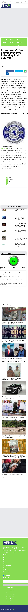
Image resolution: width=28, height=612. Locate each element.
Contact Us (5, 561)
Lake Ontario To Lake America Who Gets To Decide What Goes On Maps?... (13, 418)
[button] (21, 2)
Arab (18, 39)
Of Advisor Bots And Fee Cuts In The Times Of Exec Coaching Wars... (13, 341)
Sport (18, 45)
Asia (23, 39)
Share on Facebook (10, 71)
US (5, 39)
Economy (13, 42)
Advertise (5, 563)
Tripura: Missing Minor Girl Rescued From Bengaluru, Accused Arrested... (12, 379)
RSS (10, 600)
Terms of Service (7, 557)
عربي (17, 2)
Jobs (4, 567)
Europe (12, 39)
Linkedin (11, 598)
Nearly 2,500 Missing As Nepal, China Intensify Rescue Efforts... (20, 218)
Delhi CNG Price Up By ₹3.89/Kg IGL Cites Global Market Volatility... (12, 323)
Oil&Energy (21, 42)
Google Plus (12, 594)
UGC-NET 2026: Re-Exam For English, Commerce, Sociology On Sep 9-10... (20, 245)
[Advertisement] (14, 22)
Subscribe (15, 585)
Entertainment (8, 45)
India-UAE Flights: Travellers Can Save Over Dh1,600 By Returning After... (21, 238)
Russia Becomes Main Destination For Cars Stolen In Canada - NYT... (13, 397)
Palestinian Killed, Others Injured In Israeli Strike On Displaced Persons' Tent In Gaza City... (13, 476)
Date (3, 66)
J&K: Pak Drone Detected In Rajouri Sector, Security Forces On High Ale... (20, 231)
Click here (12, 552)
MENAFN (4, 79)
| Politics (5, 42)
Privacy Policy (6, 559)
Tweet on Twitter (19, 71)
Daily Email (11, 596)
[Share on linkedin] (7, 73)
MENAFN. (10, 607)
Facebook (11, 590)
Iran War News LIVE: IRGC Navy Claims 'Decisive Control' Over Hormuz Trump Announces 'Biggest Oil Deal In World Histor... (13, 360)
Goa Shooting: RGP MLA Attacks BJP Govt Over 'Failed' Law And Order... (20, 225)
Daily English (7, 575)
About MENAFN (7, 565)
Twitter (10, 592)
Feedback (5, 569)
